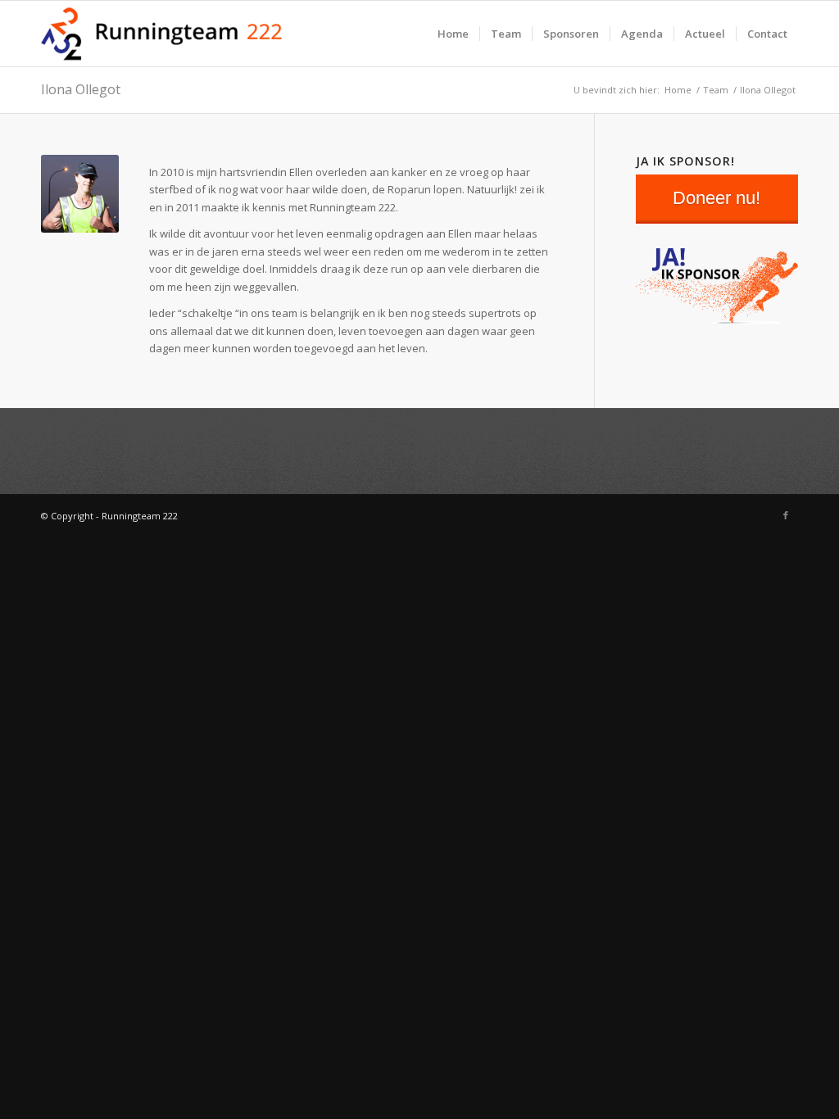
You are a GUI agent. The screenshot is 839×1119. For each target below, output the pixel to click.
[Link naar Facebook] (785, 515)
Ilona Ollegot (80, 89)
